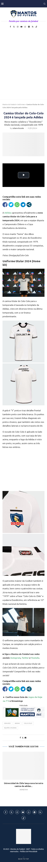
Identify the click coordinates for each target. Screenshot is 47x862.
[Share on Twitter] (23, 738)
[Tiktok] (36, 27)
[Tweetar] (11, 204)
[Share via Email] (25, 738)
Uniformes (21, 104)
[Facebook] (10, 27)
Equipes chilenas (10, 728)
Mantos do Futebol (9, 104)
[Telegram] (29, 27)
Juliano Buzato (18, 128)
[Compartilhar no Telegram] (23, 204)
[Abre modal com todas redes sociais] (29, 204)
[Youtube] (21, 27)
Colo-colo (28, 723)
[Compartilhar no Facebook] (5, 204)
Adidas (17, 723)
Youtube (35, 658)
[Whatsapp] (25, 27)
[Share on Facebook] (20, 738)
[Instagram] (17, 27)
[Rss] (32, 27)
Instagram (15, 658)
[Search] (44, 3)
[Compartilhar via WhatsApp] (17, 204)
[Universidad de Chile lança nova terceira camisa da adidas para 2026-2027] (23, 766)
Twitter (25, 658)
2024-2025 (7, 723)
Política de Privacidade (28, 851)
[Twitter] (14, 27)
